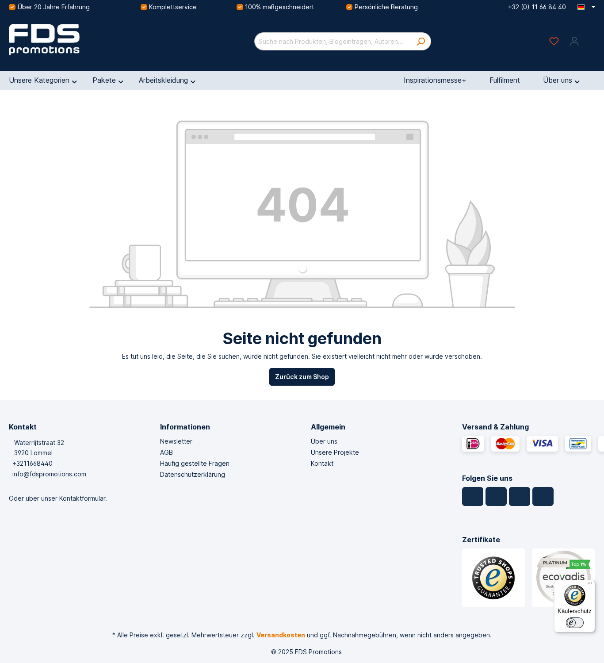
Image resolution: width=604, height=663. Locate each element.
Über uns (324, 441)
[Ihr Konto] (574, 41)
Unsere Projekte (335, 452)
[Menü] (590, 585)
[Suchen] (420, 41)
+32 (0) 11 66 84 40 (537, 7)
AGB (166, 452)
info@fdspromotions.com (49, 474)
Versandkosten (280, 635)
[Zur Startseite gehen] (75, 40)
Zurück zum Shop (302, 376)
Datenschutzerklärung (192, 474)
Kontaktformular (82, 498)
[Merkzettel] (554, 41)
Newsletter (176, 441)
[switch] (575, 622)
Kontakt (322, 463)
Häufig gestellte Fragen (194, 463)
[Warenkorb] (590, 38)
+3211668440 (32, 463)
